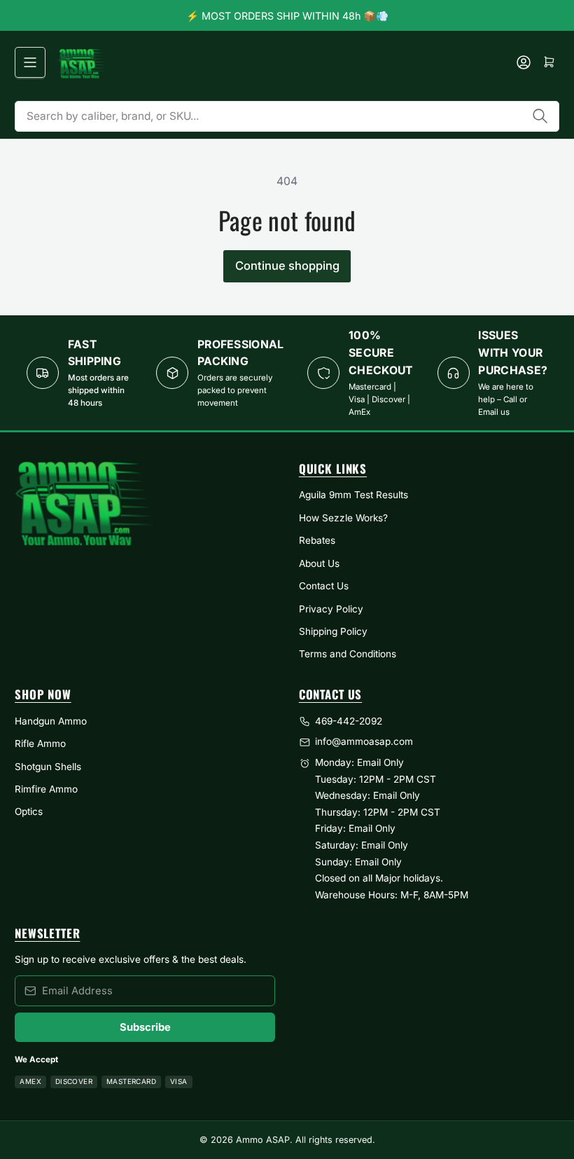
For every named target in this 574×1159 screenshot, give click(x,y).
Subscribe (145, 1027)
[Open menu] (30, 62)
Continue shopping (287, 266)
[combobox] (287, 116)
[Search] (540, 116)
